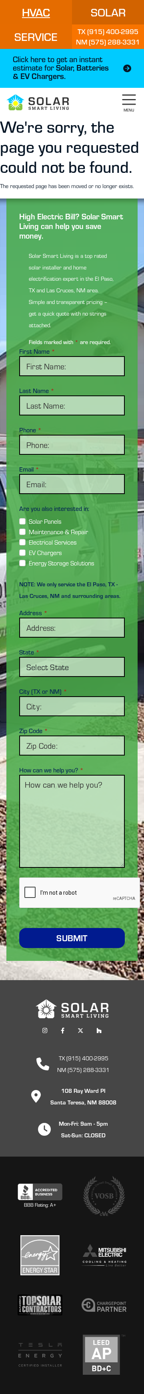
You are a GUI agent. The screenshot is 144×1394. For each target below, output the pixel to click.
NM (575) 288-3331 (83, 1069)
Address (33, 613)
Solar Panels (45, 521)
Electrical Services (53, 542)
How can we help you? (51, 770)
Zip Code (33, 731)
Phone (30, 430)
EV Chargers (45, 552)
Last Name (36, 391)
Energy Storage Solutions (61, 563)
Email (29, 469)
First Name (37, 351)
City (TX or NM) (43, 691)
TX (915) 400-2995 (83, 1058)
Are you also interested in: (54, 509)
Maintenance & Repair (58, 531)
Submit (71, 938)
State (29, 652)
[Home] (37, 102)
